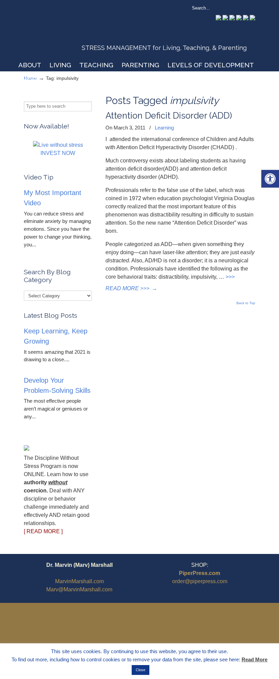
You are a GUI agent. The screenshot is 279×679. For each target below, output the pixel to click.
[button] (270, 179)
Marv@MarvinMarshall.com (79, 589)
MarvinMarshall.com (79, 581)
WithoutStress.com (72, 31)
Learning (164, 127)
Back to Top (245, 303)
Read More (254, 659)
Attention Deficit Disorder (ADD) (168, 115)
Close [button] (140, 670)
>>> (230, 277)
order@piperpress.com (199, 581)
